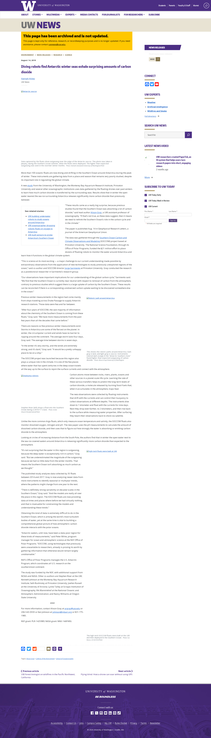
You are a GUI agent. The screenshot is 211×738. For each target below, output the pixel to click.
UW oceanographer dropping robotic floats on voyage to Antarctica (41, 228)
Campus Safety (94, 723)
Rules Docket (121, 723)
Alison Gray (96, 212)
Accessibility (57, 723)
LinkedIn (110, 713)
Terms (143, 723)
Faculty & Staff (184, 5)
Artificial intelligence (157, 107)
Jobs (81, 723)
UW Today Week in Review (158, 200)
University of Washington (29, 5)
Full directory (150, 116)
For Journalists (111, 14)
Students (162, 5)
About (24, 14)
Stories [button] (36, 14)
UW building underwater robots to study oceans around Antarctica (39, 219)
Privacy (133, 723)
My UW (108, 723)
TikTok (119, 713)
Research (57, 55)
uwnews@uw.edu (57, 44)
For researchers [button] (133, 14)
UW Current (153, 206)
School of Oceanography (64, 659)
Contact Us (71, 723)
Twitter (96, 713)
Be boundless (105, 697)
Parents (172, 5)
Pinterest (114, 713)
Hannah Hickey (28, 78)
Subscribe (154, 14)
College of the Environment (45, 659)
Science (68, 55)
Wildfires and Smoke (157, 111)
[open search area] (206, 5)
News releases (44, 55)
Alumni (196, 5)
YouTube (105, 713)
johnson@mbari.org (62, 612)
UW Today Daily (154, 195)
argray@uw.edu (72, 608)
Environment (27, 55)
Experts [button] (69, 14)
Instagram (101, 713)
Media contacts (89, 14)
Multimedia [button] (53, 14)
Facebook (92, 713)
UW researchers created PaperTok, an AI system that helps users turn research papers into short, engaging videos (173, 163)
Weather (151, 102)
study (30, 185)
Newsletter (155, 723)
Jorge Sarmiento (72, 268)
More (152, 59)
